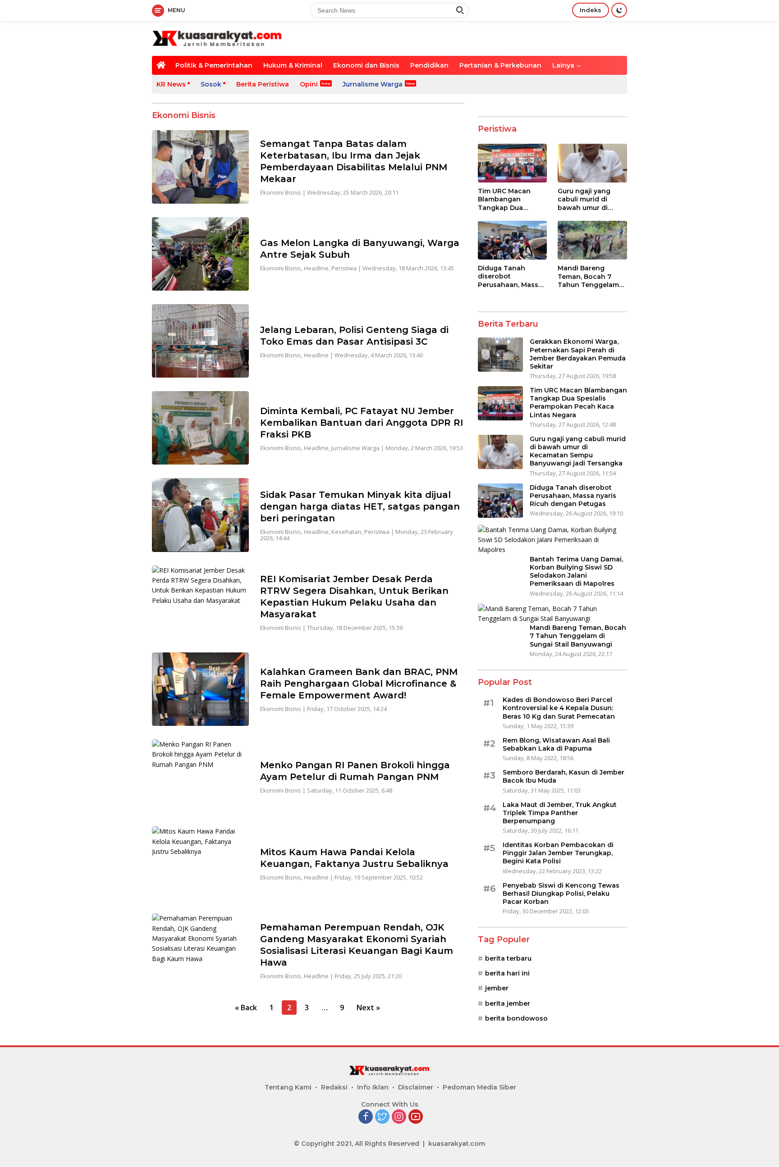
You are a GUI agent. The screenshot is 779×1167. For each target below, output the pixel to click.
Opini (309, 84)
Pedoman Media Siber (479, 1087)
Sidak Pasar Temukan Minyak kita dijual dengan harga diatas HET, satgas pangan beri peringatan (360, 506)
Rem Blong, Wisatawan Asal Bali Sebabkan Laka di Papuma (556, 744)
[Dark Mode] (619, 10)
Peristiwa (344, 268)
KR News (171, 84)
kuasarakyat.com (456, 1144)
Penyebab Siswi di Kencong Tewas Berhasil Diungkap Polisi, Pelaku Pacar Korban (561, 893)
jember (497, 988)
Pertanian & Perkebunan (500, 65)
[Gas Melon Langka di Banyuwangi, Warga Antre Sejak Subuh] (200, 254)
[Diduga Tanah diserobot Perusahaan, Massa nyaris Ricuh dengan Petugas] (512, 240)
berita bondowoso (516, 1018)
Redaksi (334, 1087)
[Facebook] (365, 1117)
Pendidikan (429, 65)
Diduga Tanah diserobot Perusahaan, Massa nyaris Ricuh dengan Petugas (512, 276)
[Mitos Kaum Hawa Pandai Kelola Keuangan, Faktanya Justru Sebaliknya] (200, 863)
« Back (246, 1007)
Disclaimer (415, 1087)
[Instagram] (399, 1117)
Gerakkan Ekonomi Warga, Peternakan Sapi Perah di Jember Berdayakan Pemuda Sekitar (578, 353)
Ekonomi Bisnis (280, 192)
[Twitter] (382, 1117)
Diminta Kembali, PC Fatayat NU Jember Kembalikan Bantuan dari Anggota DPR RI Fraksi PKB (361, 423)
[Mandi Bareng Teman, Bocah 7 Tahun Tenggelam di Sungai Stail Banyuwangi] (592, 240)
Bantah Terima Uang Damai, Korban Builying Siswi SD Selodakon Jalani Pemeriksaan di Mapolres (576, 571)
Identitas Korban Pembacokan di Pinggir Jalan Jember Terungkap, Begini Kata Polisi (558, 853)
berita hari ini (507, 973)
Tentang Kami (288, 1087)
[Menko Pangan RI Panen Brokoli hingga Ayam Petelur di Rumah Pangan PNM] (200, 776)
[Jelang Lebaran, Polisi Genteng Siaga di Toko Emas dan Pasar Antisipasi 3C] (200, 341)
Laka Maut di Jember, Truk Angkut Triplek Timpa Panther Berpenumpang (560, 813)
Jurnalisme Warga (373, 84)
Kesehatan (346, 532)
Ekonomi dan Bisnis (366, 65)
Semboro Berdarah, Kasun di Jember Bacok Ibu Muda (563, 776)
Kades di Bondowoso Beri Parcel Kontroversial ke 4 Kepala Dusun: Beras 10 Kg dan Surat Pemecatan (559, 708)
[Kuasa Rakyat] (217, 37)
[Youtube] (415, 1117)
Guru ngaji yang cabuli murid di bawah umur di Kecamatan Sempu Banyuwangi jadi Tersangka (589, 199)
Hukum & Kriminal (292, 65)
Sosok (211, 84)
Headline (316, 268)
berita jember (507, 1003)
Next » (368, 1007)
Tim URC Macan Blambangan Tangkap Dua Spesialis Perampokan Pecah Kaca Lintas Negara (511, 199)
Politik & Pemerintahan (213, 65)
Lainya (563, 65)
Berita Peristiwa (262, 84)
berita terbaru (508, 958)
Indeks (590, 10)
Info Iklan (373, 1087)
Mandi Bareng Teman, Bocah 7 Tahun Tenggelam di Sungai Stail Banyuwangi (588, 276)
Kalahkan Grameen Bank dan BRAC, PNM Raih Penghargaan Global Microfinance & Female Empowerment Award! (359, 683)
